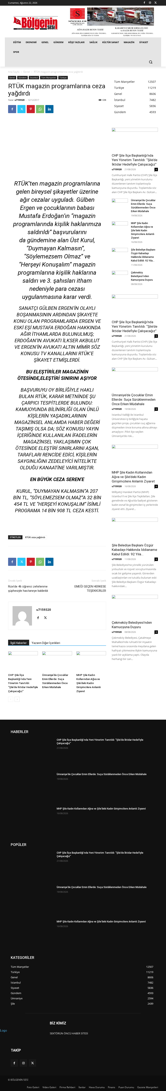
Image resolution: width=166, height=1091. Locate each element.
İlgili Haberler (19, 643)
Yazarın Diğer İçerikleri (46, 643)
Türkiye (63, 77)
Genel (26, 71)
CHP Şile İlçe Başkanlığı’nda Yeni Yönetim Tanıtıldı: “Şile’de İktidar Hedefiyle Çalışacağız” (23, 683)
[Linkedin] (49, 109)
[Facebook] (144, 3)
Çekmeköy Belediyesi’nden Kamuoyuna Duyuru (142, 276)
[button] (150, 62)
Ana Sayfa (13, 71)
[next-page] (17, 699)
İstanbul (34, 77)
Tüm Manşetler (48, 77)
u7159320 (19, 99)
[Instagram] (150, 3)
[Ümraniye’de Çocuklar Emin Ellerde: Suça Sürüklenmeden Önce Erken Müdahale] (57, 661)
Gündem (22, 77)
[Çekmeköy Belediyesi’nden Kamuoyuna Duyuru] (120, 276)
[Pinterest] (31, 109)
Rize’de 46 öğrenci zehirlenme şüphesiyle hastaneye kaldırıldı (28, 589)
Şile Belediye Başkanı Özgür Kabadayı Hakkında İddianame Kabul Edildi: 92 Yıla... (134, 549)
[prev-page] (10, 699)
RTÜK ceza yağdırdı (35, 537)
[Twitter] (155, 3)
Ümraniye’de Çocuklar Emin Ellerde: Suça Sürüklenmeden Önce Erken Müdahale (133, 399)
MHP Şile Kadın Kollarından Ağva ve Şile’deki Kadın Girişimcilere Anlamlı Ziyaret (88, 683)
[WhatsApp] (40, 109)
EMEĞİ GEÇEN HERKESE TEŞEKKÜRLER (90, 589)
